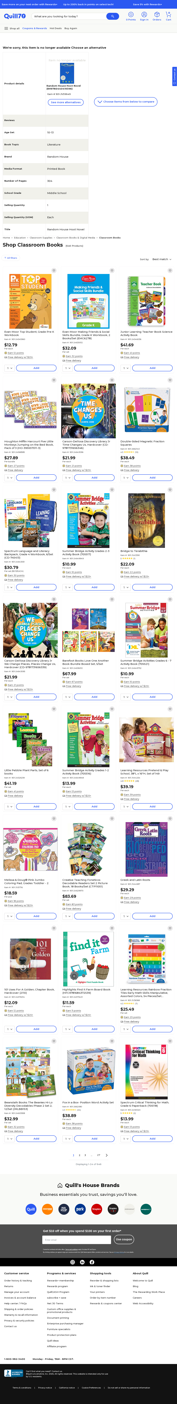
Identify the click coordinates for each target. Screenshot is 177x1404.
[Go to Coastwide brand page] (47, 1210)
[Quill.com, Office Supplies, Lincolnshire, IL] (13, 1374)
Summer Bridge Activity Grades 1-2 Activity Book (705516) (85, 772)
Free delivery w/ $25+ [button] (20, 357)
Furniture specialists (58, 1329)
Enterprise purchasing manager (65, 1323)
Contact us (10, 1326)
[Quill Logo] (15, 16)
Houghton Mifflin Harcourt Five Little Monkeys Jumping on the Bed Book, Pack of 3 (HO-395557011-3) (29, 445)
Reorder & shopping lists (104, 1280)
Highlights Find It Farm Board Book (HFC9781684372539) (86, 991)
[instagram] (72, 1262)
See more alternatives (66, 102)
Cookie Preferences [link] (91, 1388)
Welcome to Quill (143, 1280)
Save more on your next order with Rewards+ (29, 4)
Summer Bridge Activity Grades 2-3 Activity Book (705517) (85, 552)
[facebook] (92, 1262)
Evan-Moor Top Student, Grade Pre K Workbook (29, 333)
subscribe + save (56, 1297)
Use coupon (124, 1239)
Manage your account (16, 1292)
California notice (67, 1388)
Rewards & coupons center (106, 1303)
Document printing (58, 1317)
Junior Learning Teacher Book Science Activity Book (146, 333)
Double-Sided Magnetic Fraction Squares (142, 443)
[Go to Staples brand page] (96, 1210)
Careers (137, 1297)
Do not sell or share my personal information (129, 1388)
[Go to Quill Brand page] (31, 1210)
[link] (54, 270)
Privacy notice (45, 1388)
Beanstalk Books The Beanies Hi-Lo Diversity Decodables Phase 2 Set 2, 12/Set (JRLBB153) (28, 1106)
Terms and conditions (71, 1249)
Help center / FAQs (15, 1303)
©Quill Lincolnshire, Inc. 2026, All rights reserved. (49, 1374)
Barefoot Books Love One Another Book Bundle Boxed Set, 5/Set (85, 662)
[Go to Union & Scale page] (129, 1210)
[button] (112, 16)
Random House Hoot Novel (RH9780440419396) (63, 87)
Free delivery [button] (73, 360)
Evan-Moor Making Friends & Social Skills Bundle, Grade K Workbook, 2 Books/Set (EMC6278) (86, 335)
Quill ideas (53, 1340)
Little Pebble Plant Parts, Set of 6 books (26, 772)
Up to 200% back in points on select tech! (88, 4)
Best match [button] (160, 259)
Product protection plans (61, 1335)
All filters (11, 257)
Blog (135, 1286)
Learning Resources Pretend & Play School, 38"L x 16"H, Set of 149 (144, 772)
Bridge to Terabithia (133, 551)
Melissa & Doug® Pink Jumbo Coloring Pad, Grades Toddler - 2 (26, 881)
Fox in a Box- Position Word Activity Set (88, 1102)
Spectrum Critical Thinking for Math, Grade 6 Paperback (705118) (144, 1104)
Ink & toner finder (100, 1286)
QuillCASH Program (58, 1292)
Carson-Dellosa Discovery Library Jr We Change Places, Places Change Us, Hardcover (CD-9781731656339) (30, 664)
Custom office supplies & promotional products (61, 1310)
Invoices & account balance (20, 1297)
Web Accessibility (143, 1303)
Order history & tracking (18, 1280)
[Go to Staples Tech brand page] (113, 1210)
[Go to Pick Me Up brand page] (64, 1210)
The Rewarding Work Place (149, 1292)
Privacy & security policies (19, 1320)
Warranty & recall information (21, 1314)
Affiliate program (57, 1346)
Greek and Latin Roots (135, 880)
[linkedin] (82, 1262)
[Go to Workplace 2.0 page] (146, 1210)
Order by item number (103, 1297)
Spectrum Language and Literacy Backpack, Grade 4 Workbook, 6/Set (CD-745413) (28, 554)
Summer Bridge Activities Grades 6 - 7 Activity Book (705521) (145, 662)
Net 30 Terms (55, 1303)
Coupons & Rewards (34, 28)
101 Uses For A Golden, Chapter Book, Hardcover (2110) (29, 991)
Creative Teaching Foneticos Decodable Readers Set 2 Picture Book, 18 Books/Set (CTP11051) (85, 883)
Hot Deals (56, 28)
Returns (8, 1286)
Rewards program (57, 1286)
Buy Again (70, 28)
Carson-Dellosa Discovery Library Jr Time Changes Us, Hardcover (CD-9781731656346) (86, 445)
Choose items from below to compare (128, 101)
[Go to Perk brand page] (80, 1210)
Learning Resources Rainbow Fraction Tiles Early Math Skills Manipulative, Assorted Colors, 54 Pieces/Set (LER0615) (145, 993)
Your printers (97, 1292)
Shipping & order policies (18, 1309)
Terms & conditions (22, 1388)
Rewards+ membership (60, 1280)
